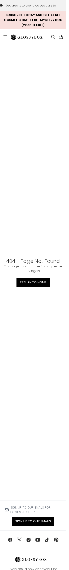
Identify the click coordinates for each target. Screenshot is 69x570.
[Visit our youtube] (37, 539)
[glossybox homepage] (29, 37)
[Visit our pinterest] (56, 539)
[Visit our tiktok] (47, 539)
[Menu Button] (4, 37)
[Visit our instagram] (28, 539)
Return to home (33, 282)
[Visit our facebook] (10, 539)
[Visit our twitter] (19, 539)
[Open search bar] (53, 37)
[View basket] (60, 37)
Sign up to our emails (33, 521)
